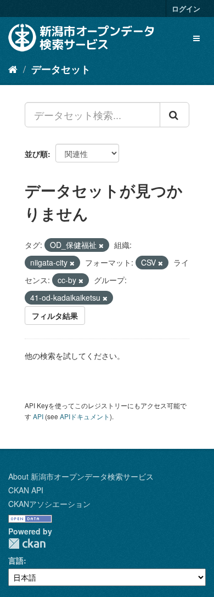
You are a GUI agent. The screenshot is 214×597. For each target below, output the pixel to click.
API (38, 416)
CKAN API (25, 490)
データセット (61, 69)
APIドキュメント (85, 416)
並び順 (36, 153)
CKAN (27, 543)
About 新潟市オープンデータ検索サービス (81, 476)
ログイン (186, 8)
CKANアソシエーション (49, 503)
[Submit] (174, 114)
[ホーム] (13, 68)
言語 (16, 560)
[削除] (101, 245)
